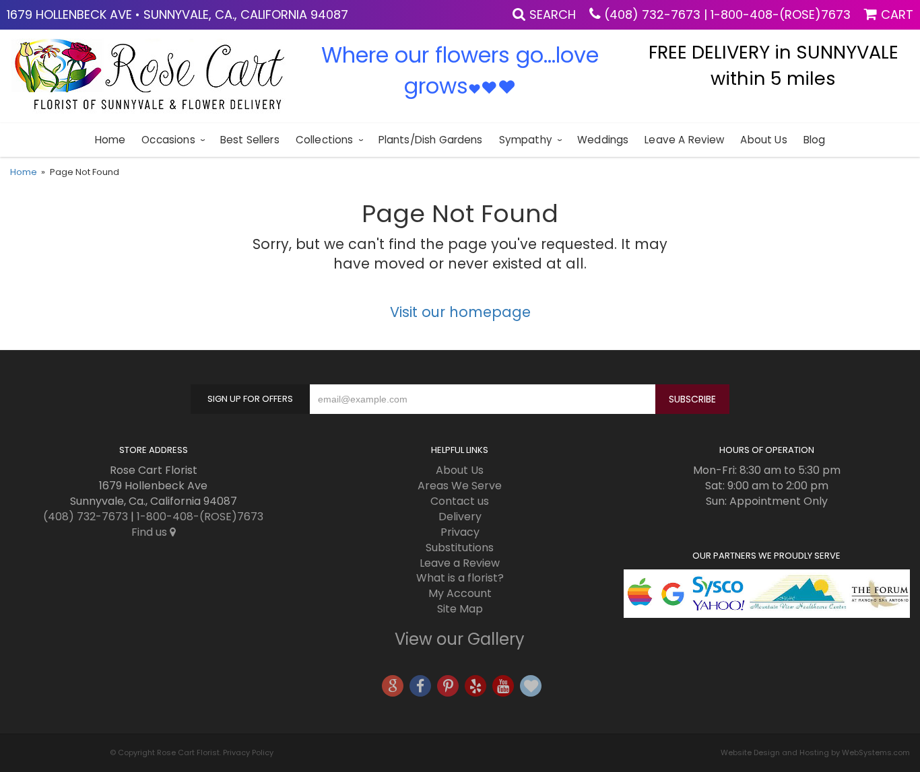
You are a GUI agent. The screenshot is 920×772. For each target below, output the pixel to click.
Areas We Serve (460, 485)
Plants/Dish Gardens (431, 140)
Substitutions (460, 547)
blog (814, 140)
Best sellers (250, 140)
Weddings (602, 140)
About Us (763, 140)
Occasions (168, 140)
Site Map (460, 609)
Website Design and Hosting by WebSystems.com (815, 752)
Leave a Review (684, 140)
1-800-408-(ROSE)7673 (781, 14)
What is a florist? (460, 578)
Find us (150, 532)
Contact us (459, 501)
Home (110, 140)
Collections (325, 140)
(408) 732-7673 (652, 14)
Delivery (460, 516)
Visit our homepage (460, 312)
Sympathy (525, 140)
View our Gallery (460, 639)
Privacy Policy (248, 752)
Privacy (460, 532)
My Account (460, 593)
